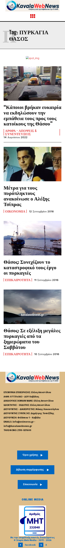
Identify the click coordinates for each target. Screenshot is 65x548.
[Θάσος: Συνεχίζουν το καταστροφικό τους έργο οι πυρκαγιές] (32, 238)
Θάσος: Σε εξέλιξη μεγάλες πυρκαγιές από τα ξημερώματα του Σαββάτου (32, 338)
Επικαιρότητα (18, 279)
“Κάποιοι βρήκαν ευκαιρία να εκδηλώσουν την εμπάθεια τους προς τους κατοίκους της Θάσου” (32, 115)
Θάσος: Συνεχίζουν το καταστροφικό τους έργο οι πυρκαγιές (30, 267)
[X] (41, 545)
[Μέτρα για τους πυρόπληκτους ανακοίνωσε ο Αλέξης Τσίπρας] (32, 164)
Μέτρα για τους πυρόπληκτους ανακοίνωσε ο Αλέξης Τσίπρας (26, 196)
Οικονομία (15, 211)
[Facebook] (20, 545)
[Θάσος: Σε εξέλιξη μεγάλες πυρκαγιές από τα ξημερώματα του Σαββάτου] (32, 307)
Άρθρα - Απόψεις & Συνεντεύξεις (21, 132)
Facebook (30, 545)
